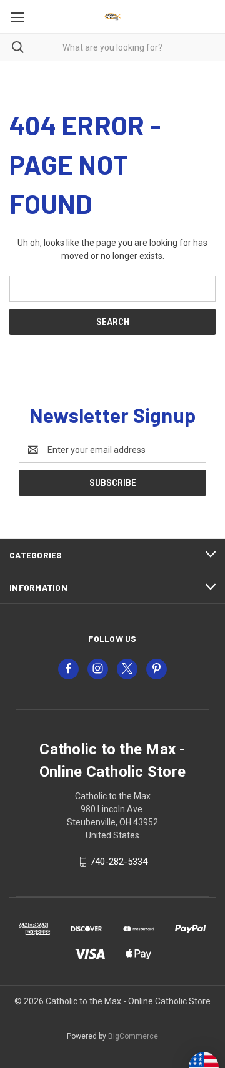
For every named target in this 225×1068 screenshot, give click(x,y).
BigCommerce (133, 1036)
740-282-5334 (119, 861)
